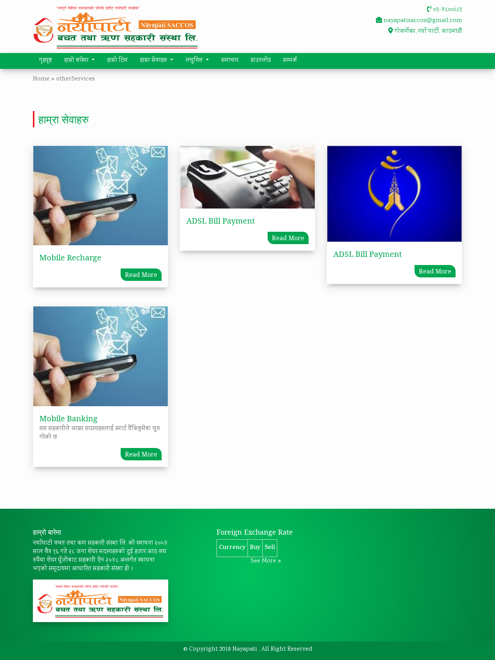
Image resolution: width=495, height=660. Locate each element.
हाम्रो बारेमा (77, 60)
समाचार (229, 60)
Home (41, 79)
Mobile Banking (68, 418)
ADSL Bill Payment (220, 220)
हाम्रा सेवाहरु (154, 60)
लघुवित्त (195, 60)
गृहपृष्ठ (45, 60)
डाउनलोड (261, 60)
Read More (141, 274)
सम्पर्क (290, 60)
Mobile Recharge (70, 257)
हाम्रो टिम (117, 60)
